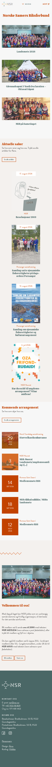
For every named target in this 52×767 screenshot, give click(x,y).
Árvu (11, 746)
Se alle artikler (9, 159)
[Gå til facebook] (5, 732)
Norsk (28, 4)
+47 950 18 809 (12, 705)
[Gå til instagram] (12, 732)
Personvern (7, 741)
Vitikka (12, 749)
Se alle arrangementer (11, 420)
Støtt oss (20, 658)
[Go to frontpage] (7, 3)
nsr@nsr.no (14, 702)
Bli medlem (8, 658)
